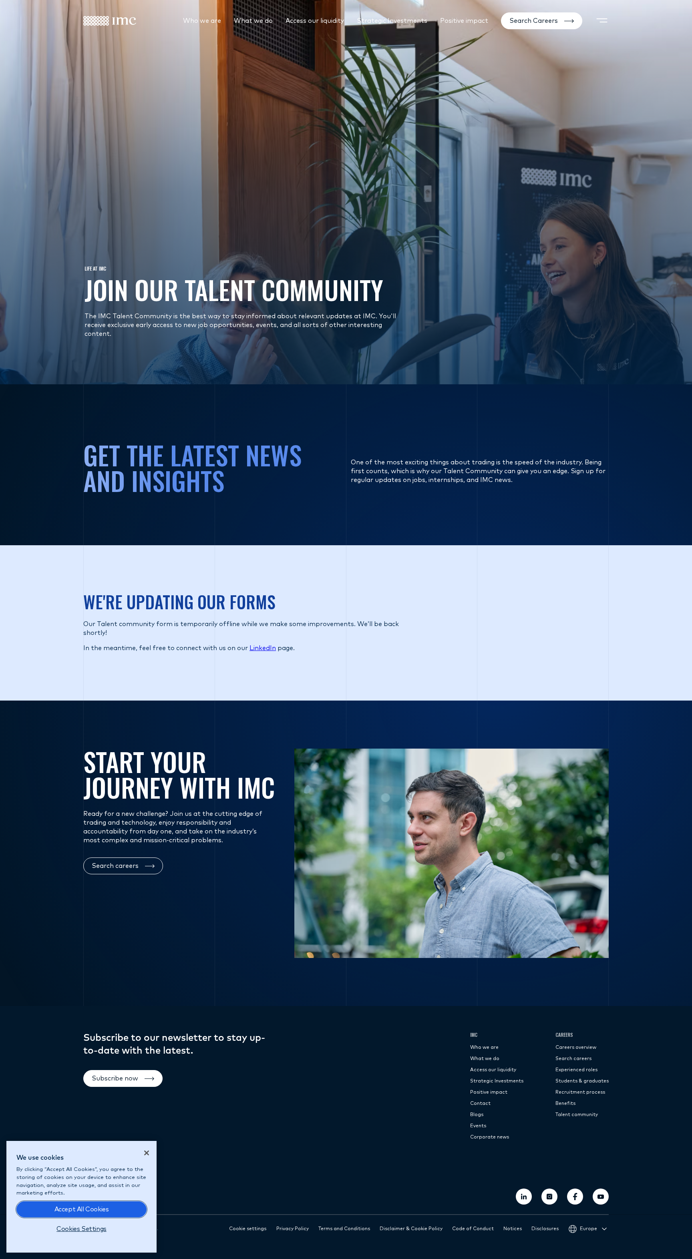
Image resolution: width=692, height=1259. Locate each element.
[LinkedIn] (524, 1197)
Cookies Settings (81, 1229)
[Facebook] (575, 1197)
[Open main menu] (602, 21)
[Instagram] (549, 1197)
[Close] (146, 1153)
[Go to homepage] (109, 21)
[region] (81, 1197)
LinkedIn (262, 648)
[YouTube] (601, 1197)
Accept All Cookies (81, 1209)
